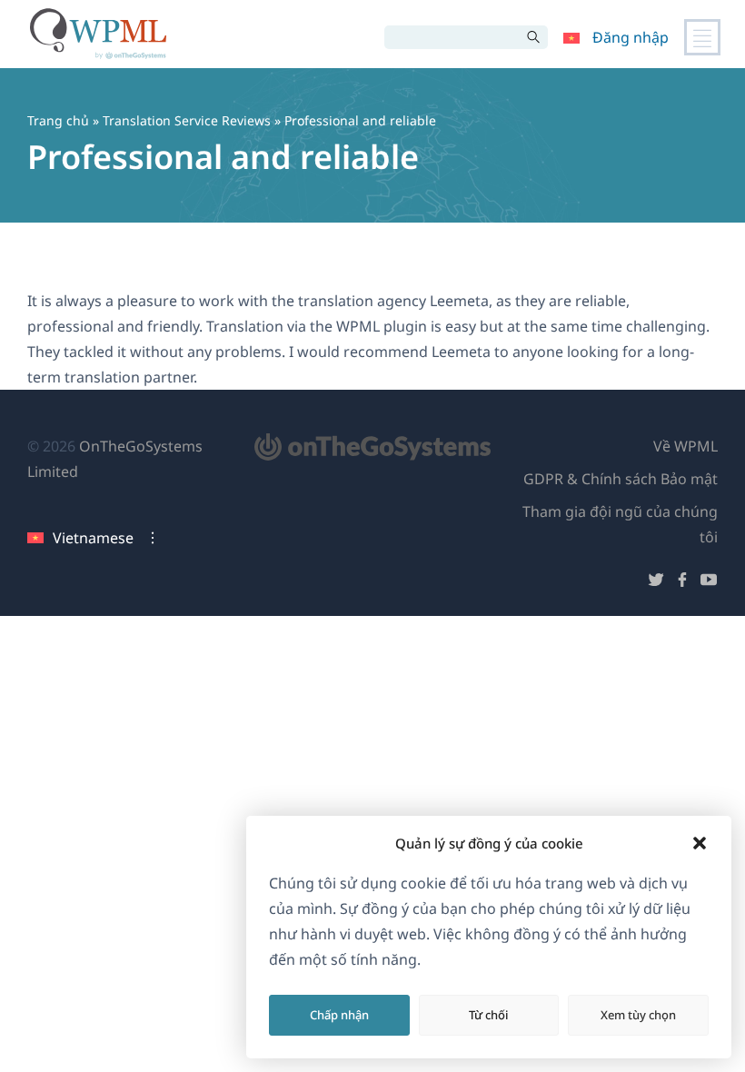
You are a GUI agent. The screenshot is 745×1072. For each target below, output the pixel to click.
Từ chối (489, 1015)
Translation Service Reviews (187, 120)
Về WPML (685, 446)
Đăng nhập (630, 37)
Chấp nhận (339, 1015)
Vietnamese (93, 538)
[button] (699, 843)
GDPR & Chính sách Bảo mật (620, 479)
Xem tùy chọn (638, 1015)
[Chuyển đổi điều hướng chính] (702, 37)
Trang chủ (58, 120)
